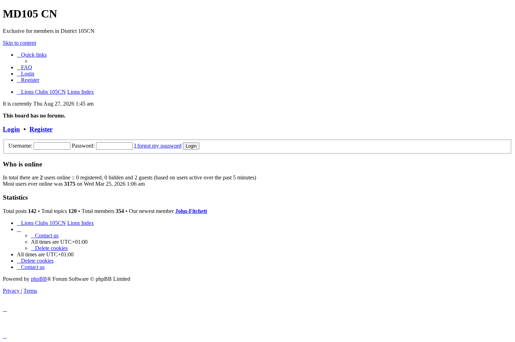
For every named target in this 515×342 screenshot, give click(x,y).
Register (41, 129)
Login (11, 129)
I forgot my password (157, 146)
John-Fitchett (191, 211)
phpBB (39, 279)
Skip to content (19, 43)
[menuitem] (24, 67)
